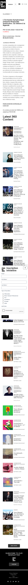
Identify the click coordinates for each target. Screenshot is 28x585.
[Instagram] (24, 4)
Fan (5, 297)
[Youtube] (26, 4)
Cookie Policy (14, 574)
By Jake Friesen (17, 181)
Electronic (20, 127)
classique (22, 352)
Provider (6, 301)
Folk (21, 449)
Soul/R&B (16, 132)
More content (14, 545)
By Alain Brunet (17, 147)
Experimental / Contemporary (18, 131)
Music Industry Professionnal (11, 295)
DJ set (15, 127)
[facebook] (22, 4)
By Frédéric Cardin (17, 361)
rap (19, 406)
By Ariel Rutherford (17, 346)
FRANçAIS (10, 4)
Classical (16, 352)
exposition (17, 333)
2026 (21, 406)
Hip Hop (16, 406)
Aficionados (7, 293)
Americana (16, 449)
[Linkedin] (18, 582)
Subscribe (14, 564)
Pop (15, 187)
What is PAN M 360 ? (13, 577)
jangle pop (20, 435)
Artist (5, 303)
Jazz (20, 132)
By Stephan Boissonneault (19, 234)
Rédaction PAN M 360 (10, 42)
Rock (15, 168)
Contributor (7, 299)
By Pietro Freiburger (18, 504)
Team (13, 576)
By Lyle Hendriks (17, 162)
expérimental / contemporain (18, 129)
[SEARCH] (15, 4)
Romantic (16, 493)
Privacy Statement (13, 573)
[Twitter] (13, 582)
